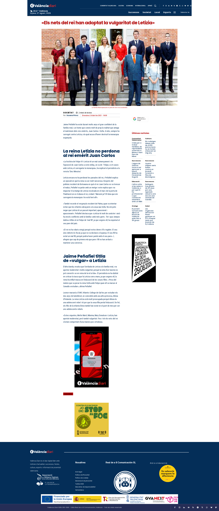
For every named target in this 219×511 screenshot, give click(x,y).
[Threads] (190, 5)
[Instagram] (166, 5)
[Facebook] (163, 5)
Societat (68, 113)
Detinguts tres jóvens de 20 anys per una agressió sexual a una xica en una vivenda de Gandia (150, 192)
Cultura (148, 138)
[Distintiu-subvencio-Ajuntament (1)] (168, 473)
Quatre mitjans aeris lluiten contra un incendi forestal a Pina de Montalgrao (150, 170)
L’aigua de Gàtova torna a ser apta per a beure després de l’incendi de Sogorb (136, 170)
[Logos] (109, 499)
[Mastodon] (188, 5)
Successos (136, 160)
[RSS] (174, 5)
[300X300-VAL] (91, 420)
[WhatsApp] (182, 5)
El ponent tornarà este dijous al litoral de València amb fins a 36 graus (137, 214)
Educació (135, 181)
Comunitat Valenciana (136, 139)
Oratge (135, 206)
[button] (155, 5)
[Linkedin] (168, 5)
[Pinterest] (107, 395)
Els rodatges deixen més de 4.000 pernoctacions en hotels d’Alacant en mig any (150, 147)
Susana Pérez (72, 115)
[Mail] (171, 5)
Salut (147, 206)
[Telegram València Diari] (91, 389)
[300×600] (144, 258)
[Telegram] (177, 5)
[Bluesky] (185, 5)
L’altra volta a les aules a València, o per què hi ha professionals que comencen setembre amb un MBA (137, 193)
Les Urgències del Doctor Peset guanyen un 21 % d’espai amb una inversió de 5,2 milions (150, 216)
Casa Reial (68, 394)
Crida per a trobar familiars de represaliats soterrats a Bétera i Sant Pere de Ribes (137, 149)
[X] (179, 5)
